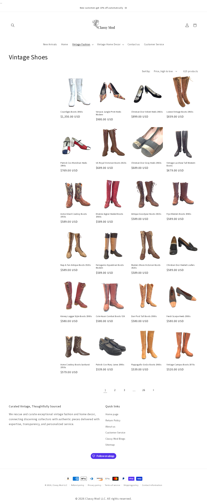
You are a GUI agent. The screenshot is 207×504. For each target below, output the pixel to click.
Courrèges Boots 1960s (71, 112)
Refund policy (77, 485)
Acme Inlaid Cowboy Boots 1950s (73, 215)
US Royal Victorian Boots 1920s (111, 163)
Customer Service (115, 432)
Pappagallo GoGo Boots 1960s (146, 364)
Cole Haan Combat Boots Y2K (110, 316)
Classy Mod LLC (60, 485)
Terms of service (112, 485)
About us (110, 426)
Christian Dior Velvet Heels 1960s (147, 112)
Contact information (152, 485)
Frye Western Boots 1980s (179, 214)
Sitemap (110, 444)
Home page (112, 414)
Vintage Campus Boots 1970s (181, 364)
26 (143, 390)
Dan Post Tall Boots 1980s (144, 316)
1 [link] (105, 390)
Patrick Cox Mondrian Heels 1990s (73, 164)
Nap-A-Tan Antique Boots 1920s (75, 265)
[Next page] (153, 390)
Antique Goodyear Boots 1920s (146, 214)
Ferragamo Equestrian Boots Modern (110, 266)
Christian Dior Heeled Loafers (180, 265)
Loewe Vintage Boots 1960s (180, 112)
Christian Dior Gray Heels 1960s (146, 163)
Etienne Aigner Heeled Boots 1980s (109, 215)
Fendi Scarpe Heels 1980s (178, 316)
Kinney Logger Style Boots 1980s (76, 316)
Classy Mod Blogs (115, 438)
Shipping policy (131, 485)
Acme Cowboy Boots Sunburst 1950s (75, 366)
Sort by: (146, 71)
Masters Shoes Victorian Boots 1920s (145, 266)
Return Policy (112, 420)
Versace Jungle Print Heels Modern (108, 113)
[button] (13, 25)
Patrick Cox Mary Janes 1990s (110, 364)
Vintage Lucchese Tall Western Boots (181, 164)
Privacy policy (94, 485)
